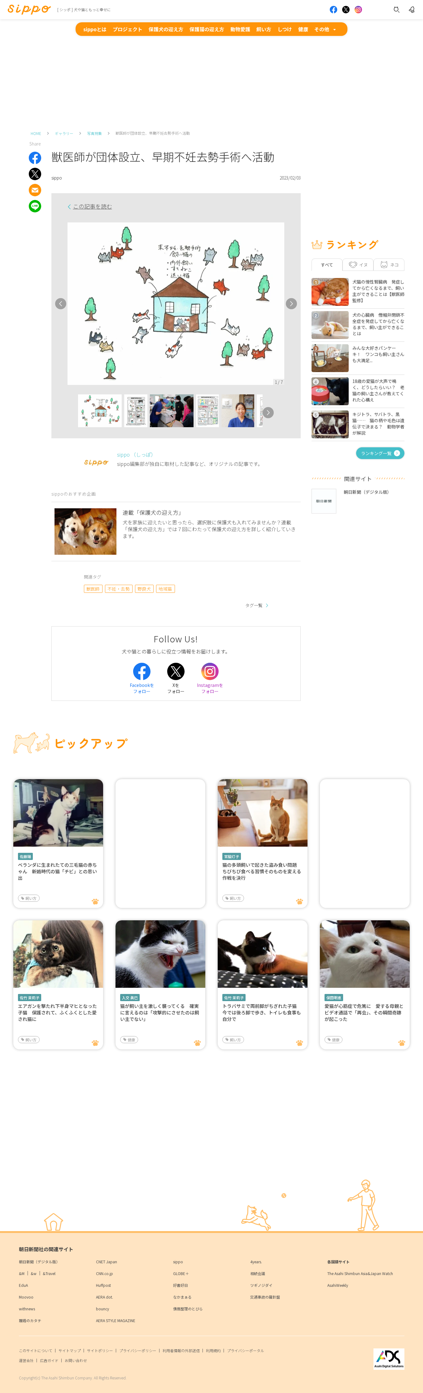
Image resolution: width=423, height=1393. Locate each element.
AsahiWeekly (337, 1285)
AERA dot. (104, 1297)
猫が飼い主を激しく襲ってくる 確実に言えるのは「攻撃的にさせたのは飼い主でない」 (159, 1012)
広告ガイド (49, 1360)
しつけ (284, 29)
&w (34, 1273)
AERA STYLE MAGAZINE (115, 1320)
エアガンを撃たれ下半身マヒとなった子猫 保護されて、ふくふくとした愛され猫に (57, 1012)
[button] (72, 412)
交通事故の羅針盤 (265, 1297)
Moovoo (26, 1297)
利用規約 (213, 1350)
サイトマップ (70, 1350)
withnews (27, 1308)
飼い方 (263, 29)
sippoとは (95, 29)
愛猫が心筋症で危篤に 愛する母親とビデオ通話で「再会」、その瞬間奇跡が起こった (364, 1012)
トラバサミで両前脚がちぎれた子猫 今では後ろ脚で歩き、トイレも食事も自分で (261, 1012)
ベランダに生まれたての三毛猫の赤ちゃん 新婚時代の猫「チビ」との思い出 (57, 871)
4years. (256, 1261)
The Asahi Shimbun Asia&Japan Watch (360, 1273)
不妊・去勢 (118, 589)
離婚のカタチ (30, 1320)
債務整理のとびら (188, 1308)
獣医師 (93, 589)
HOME (36, 133)
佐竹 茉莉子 (29, 997)
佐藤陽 (25, 856)
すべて (327, 265)
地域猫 (165, 589)
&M (21, 1273)
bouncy (102, 1308)
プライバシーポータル (245, 1350)
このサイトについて (35, 1350)
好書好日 (180, 1285)
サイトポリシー (100, 1350)
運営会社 (26, 1360)
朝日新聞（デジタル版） (39, 1261)
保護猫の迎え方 (207, 29)
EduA (23, 1285)
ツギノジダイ (261, 1285)
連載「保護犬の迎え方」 (153, 512)
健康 (303, 29)
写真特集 (94, 133)
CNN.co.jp (104, 1273)
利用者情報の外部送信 (181, 1350)
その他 (321, 29)
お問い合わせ (76, 1360)
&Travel (49, 1273)
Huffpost (103, 1285)
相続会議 (257, 1273)
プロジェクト (127, 29)
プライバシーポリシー (137, 1350)
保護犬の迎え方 (166, 29)
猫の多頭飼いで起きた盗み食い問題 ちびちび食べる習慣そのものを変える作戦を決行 (261, 871)
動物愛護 (240, 29)
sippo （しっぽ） (136, 454)
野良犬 (144, 589)
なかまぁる (182, 1297)
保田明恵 (333, 997)
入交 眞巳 (130, 997)
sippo (178, 1261)
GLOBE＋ (181, 1273)
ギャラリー (64, 133)
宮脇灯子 (231, 856)
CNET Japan (106, 1261)
